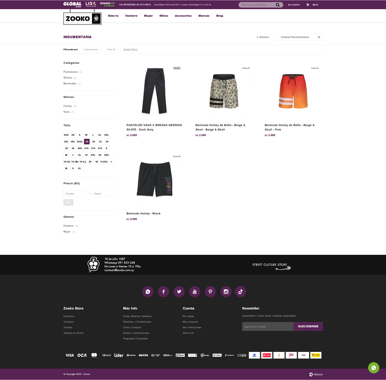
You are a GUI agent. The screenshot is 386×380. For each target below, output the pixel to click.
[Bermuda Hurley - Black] (154, 179)
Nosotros (68, 316)
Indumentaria (91, 49)
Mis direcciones (192, 327)
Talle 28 (111, 49)
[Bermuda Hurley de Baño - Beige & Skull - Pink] (292, 91)
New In (113, 16)
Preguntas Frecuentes (135, 338)
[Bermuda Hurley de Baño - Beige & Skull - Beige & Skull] (223, 91)
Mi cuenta (188, 316)
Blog (219, 16)
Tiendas (67, 327)
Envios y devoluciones (136, 333)
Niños (163, 16)
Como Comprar (132, 327)
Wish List (188, 333)
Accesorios (183, 16)
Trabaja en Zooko (73, 333)
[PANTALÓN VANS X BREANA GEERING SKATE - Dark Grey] (154, 91)
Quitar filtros (130, 49)
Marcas (204, 16)
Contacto (68, 322)
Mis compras (190, 322)
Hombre (131, 16)
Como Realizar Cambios (137, 316)
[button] (277, 4)
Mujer (148, 16)
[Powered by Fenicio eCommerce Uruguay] (316, 374)
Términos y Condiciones (137, 322)
